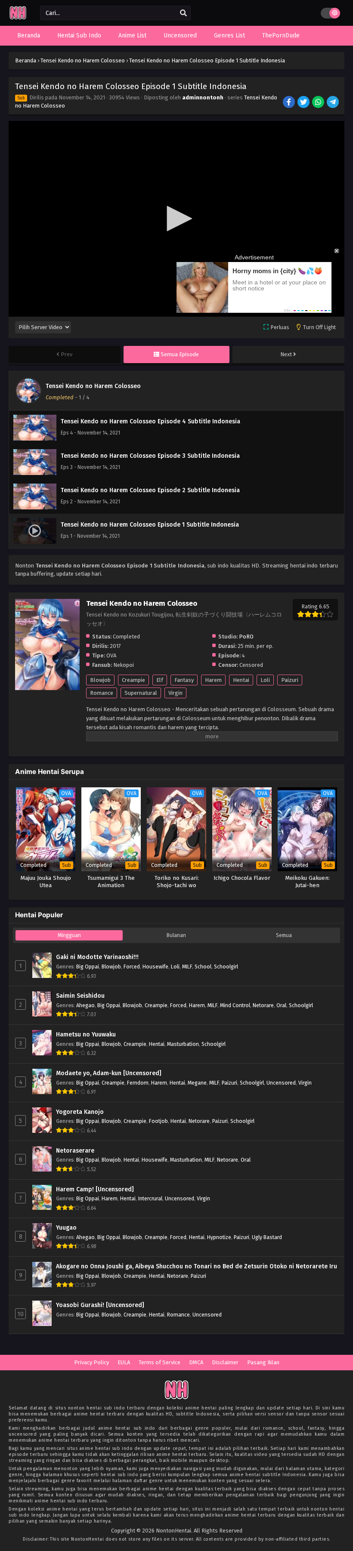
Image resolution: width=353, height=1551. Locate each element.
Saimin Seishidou (80, 995)
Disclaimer (225, 1362)
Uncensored (281, 1082)
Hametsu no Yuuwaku (86, 1034)
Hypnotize (219, 1237)
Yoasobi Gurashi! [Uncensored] (100, 1305)
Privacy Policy (91, 1362)
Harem (213, 680)
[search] (183, 13)
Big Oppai (87, 966)
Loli (265, 680)
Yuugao (66, 1227)
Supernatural (140, 693)
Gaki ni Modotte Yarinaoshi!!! (97, 957)
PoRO (246, 636)
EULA (124, 1362)
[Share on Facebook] (289, 103)
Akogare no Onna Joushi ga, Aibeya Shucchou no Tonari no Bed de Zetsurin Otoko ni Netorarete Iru (196, 1266)
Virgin (175, 693)
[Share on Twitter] (304, 103)
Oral (281, 1005)
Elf (159, 680)
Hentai (241, 680)
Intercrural (150, 1198)
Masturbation (183, 1044)
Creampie (133, 680)
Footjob (158, 1121)
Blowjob (100, 680)
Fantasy (184, 680)
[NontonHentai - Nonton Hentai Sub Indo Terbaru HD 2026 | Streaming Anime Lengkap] (18, 18)
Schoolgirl (226, 966)
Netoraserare (75, 1150)
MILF (187, 966)
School (203, 966)
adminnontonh (202, 97)
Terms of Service (159, 1362)
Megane (197, 1082)
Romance (101, 693)
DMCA (196, 1362)
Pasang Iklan (263, 1362)
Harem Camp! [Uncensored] (95, 1189)
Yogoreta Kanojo (80, 1112)
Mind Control (235, 1005)
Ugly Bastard (267, 1237)
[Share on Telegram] (333, 103)
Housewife (155, 966)
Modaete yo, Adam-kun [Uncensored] (108, 1073)
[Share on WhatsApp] (318, 103)
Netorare (263, 1005)
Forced (132, 966)
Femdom (138, 1082)
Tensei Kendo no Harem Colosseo (93, 386)
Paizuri (289, 680)
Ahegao (85, 1005)
